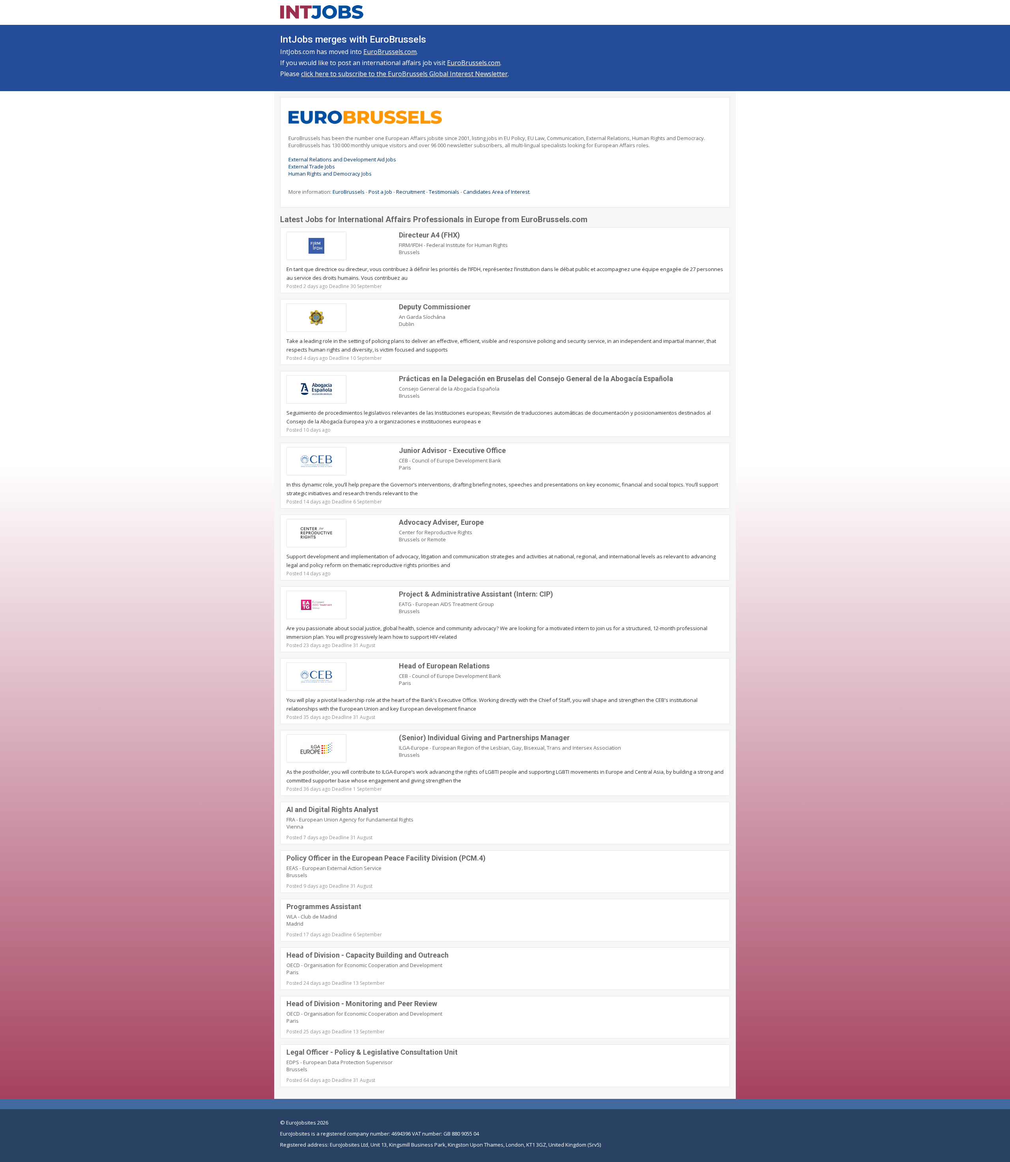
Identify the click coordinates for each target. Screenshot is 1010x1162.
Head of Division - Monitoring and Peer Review (361, 1003)
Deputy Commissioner (435, 307)
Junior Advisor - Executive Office (452, 450)
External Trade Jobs (311, 166)
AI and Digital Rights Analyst (332, 809)
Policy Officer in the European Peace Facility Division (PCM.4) (386, 858)
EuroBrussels (349, 191)
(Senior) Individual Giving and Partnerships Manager (484, 738)
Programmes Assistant (323, 906)
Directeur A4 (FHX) (429, 235)
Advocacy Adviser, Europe (441, 522)
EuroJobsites (301, 1122)
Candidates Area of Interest (496, 191)
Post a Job (380, 191)
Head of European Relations (444, 666)
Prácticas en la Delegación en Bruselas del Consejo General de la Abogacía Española (536, 378)
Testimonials (444, 191)
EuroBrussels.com (390, 51)
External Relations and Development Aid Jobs (342, 159)
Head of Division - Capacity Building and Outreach (367, 955)
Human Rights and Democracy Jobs (330, 173)
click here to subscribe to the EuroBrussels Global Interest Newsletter (404, 73)
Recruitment (410, 191)
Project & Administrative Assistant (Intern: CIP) (476, 594)
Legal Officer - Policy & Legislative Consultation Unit (372, 1052)
